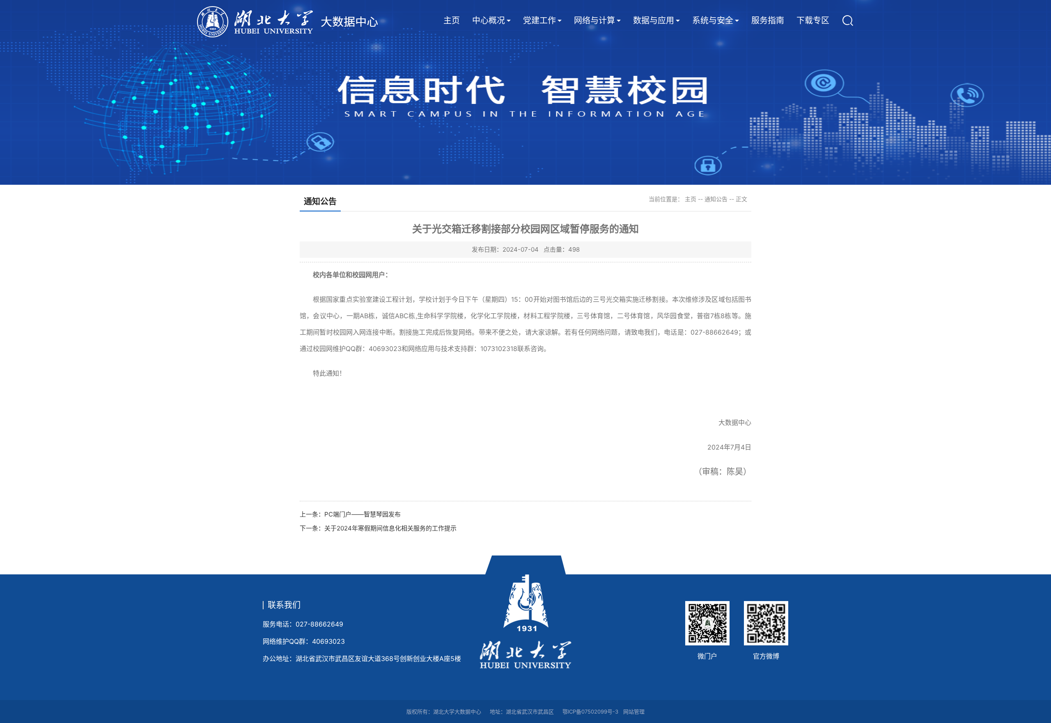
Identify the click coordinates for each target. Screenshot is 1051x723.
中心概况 (488, 20)
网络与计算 (594, 20)
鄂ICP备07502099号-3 (590, 711)
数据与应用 (653, 20)
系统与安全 (712, 20)
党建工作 (539, 20)
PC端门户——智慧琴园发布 (362, 514)
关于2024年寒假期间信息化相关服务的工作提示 (390, 528)
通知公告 (715, 198)
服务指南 (767, 20)
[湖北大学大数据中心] (299, 21)
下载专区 (812, 20)
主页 (451, 20)
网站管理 (634, 711)
